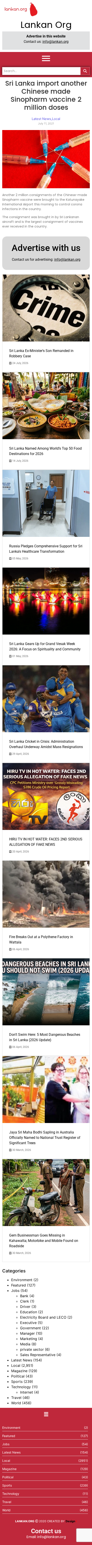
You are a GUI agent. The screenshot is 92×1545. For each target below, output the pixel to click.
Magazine (19, 1371)
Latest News (21, 1360)
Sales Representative (37, 1355)
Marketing (28, 1338)
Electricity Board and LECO (43, 1317)
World (16, 1403)
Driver (25, 1306)
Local (15, 1365)
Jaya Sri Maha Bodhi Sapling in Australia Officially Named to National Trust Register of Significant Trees (44, 1137)
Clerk (24, 1301)
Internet (26, 1392)
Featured (18, 1285)
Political (18, 1376)
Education (28, 1312)
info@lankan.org (55, 41)
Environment (21, 1280)
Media (25, 1344)
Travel (16, 1397)
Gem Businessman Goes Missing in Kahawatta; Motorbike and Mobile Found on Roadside (43, 1240)
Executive (28, 1322)
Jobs (15, 1290)
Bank (24, 1296)
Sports (17, 1381)
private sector (32, 1349)
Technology (21, 1387)
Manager (27, 1333)
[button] (46, 1414)
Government (30, 1328)
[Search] (85, 71)
